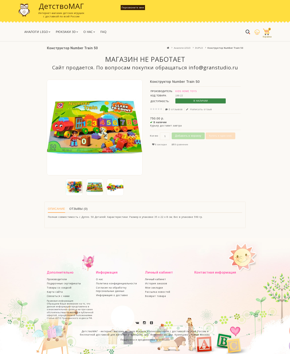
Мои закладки (154, 287)
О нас (88, 32)
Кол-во (154, 135)
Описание (56, 208)
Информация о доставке (112, 295)
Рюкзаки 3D (66, 32)
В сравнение (181, 144)
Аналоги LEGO (36, 32)
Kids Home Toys (186, 91)
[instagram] (145, 322)
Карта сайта (55, 291)
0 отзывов (176, 109)
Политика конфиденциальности (116, 283)
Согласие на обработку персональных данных (111, 289)
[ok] (152, 322)
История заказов (156, 283)
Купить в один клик (220, 136)
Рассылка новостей (157, 291)
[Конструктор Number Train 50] (94, 127)
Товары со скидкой (59, 287)
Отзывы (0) (78, 208)
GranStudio (163, 339)
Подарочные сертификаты (64, 283)
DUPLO (199, 47)
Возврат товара (155, 296)
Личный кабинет (155, 279)
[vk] (137, 322)
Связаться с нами (58, 296)
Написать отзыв (200, 109)
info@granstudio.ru (213, 67)
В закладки (160, 144)
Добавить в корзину (188, 135)
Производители (57, 279)
